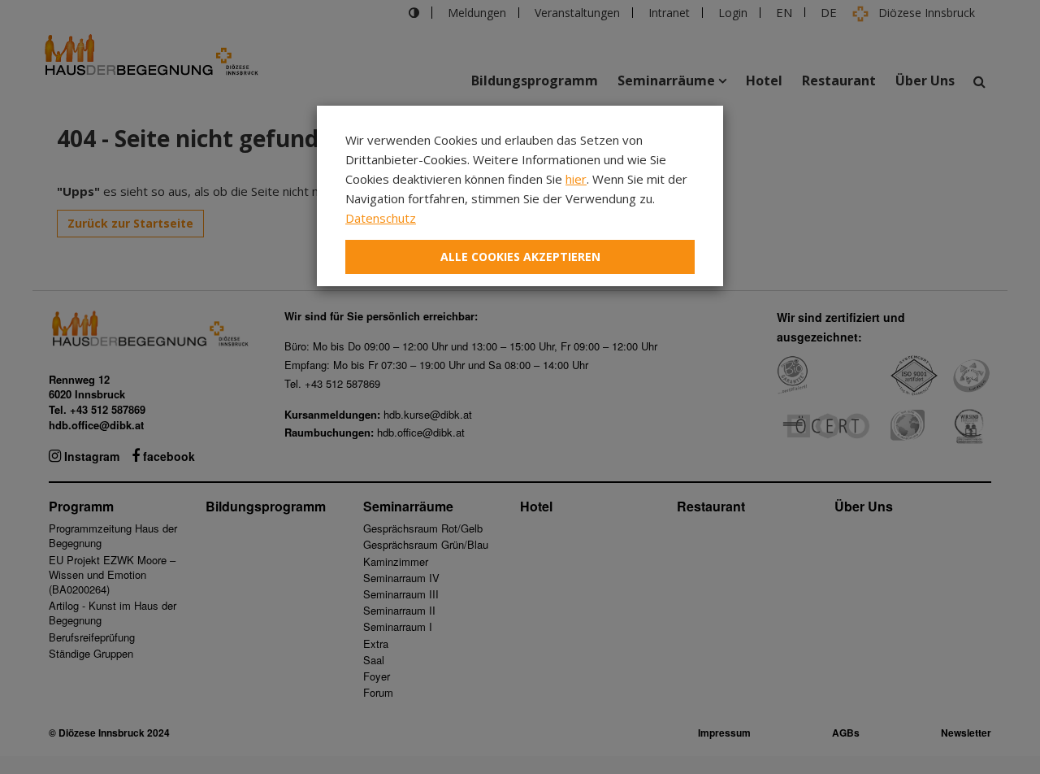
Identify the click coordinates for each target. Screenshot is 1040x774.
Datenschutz (380, 218)
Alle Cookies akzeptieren (520, 256)
